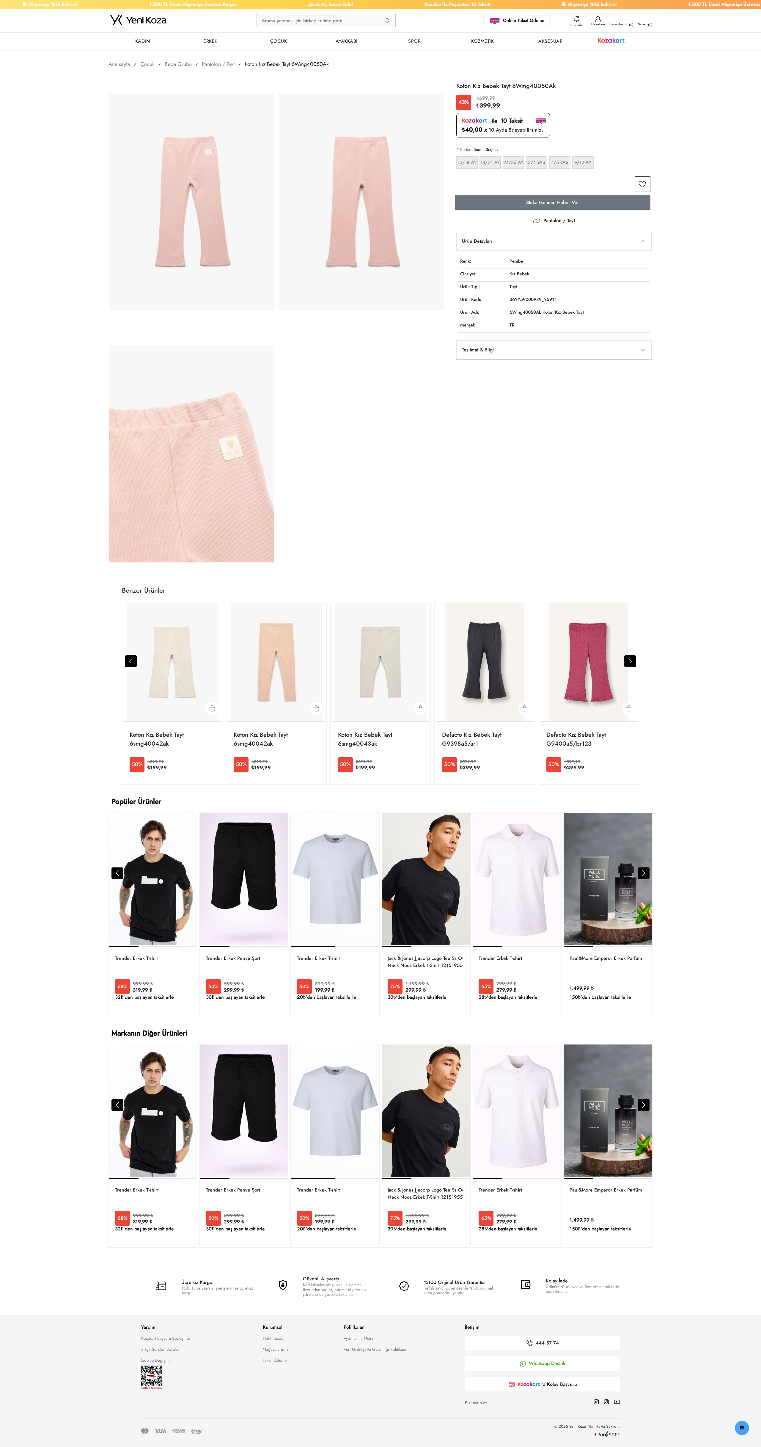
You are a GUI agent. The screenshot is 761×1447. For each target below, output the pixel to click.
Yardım (148, 1327)
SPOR (414, 41)
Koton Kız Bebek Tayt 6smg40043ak (365, 739)
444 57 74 (547, 1343)
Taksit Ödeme (275, 1360)
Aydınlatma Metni (358, 1338)
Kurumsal (272, 1327)
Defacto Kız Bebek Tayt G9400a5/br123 (576, 739)
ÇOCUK (278, 41)
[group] (153, 914)
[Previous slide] (131, 661)
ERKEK (210, 41)
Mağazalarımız (275, 1349)
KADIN (142, 41)
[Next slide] (630, 661)
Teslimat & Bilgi (478, 349)
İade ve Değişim (155, 1360)
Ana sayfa (119, 64)
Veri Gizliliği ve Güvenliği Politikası (375, 1349)
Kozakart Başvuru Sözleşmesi (166, 1338)
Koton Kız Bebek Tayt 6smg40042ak (157, 739)
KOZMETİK (482, 41)
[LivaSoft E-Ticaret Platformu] (607, 1434)
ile (505, 121)
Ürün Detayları (477, 241)
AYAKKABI (347, 41)
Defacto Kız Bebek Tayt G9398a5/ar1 (471, 739)
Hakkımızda (273, 1338)
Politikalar (354, 1327)
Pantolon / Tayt (559, 221)
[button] (117, 873)
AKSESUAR (550, 41)
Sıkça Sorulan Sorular (160, 1349)
